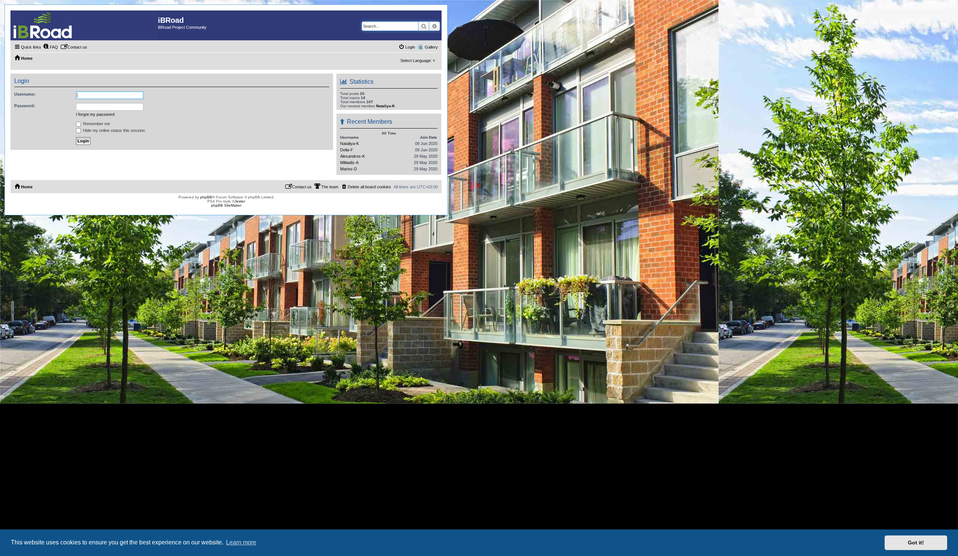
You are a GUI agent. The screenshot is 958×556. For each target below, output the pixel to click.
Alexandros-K (352, 156)
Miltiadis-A (349, 162)
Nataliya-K (385, 106)
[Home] (84, 25)
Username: (25, 94)
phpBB (206, 197)
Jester (240, 201)
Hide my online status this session (113, 130)
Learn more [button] (241, 542)
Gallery (431, 47)
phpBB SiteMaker (226, 205)
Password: (24, 106)
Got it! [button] (916, 543)
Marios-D (348, 169)
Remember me (96, 123)
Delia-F (346, 150)
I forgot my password (95, 114)
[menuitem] (50, 47)
